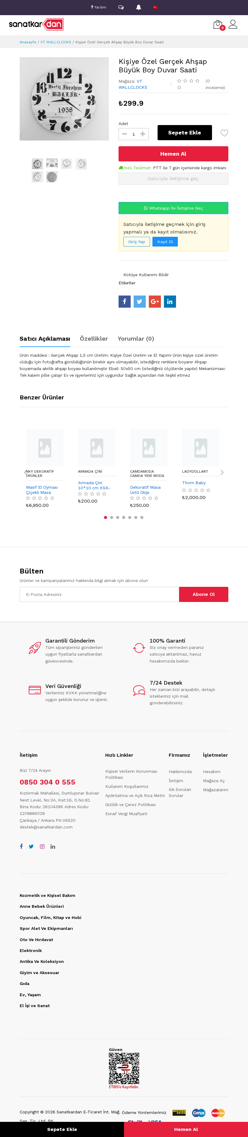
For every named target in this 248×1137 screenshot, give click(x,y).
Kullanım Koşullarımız (126, 786)
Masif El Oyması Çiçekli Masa (42, 490)
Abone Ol (204, 594)
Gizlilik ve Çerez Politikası (130, 804)
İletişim (176, 780)
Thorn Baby (194, 482)
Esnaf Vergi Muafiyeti (126, 813)
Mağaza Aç (214, 780)
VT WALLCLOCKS (56, 42)
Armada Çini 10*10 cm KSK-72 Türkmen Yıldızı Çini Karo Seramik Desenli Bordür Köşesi (94, 485)
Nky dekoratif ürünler (40, 473)
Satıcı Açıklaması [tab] (45, 338)
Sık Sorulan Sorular (180, 792)
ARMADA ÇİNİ (90, 471)
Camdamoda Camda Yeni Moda (147, 473)
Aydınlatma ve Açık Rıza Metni (135, 795)
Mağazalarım (215, 789)
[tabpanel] (124, 365)
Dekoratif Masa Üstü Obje (145, 490)
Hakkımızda (180, 771)
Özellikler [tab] (94, 338)
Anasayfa (28, 42)
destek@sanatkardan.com (46, 827)
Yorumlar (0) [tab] (136, 338)
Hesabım (211, 771)
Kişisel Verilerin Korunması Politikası (131, 774)
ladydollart (195, 471)
